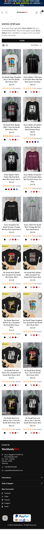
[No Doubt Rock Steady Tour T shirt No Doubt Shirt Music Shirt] (32, 355)
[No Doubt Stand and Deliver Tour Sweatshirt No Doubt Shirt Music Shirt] (11, 304)
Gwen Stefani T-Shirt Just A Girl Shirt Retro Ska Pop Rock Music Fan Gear (32, 79)
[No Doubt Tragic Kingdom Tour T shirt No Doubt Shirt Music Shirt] (11, 61)
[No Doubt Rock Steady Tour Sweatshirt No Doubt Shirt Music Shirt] (11, 257)
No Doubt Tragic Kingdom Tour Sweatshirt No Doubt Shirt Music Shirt (32, 322)
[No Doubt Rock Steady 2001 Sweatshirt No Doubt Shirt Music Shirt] (32, 257)
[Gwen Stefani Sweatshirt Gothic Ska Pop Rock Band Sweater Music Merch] (32, 109)
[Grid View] (3, 45)
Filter (22, 41)
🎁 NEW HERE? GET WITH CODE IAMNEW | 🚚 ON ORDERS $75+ (22, 3)
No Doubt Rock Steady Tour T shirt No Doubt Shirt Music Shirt (32, 372)
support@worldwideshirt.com (14, 470)
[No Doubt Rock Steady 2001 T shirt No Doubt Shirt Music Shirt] (11, 109)
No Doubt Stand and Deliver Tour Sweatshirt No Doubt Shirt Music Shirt (11, 324)
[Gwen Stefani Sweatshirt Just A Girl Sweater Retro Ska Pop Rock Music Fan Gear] (32, 159)
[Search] (6, 12)
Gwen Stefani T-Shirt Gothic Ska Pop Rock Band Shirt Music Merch (11, 177)
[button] (41, 12)
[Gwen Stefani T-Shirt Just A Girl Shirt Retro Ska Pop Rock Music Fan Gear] (32, 61)
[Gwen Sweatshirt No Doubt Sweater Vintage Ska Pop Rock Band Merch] (11, 209)
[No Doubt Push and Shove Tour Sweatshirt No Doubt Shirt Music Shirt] (11, 355)
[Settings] (36, 12)
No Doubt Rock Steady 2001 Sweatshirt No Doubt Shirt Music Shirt (32, 274)
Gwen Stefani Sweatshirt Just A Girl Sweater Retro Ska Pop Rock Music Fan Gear (33, 178)
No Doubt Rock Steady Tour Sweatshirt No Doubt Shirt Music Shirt (11, 274)
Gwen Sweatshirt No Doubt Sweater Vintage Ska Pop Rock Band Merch (11, 227)
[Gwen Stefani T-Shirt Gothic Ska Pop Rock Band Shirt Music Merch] (11, 159)
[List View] (6, 45)
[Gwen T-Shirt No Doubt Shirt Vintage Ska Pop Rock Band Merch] (32, 209)
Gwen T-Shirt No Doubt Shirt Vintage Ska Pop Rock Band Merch (32, 227)
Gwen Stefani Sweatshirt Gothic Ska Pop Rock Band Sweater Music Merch (33, 128)
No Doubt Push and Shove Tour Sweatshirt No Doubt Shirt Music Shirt (11, 372)
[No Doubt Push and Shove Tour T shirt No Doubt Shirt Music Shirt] (32, 402)
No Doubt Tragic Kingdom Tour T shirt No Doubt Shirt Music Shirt (11, 79)
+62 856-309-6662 (11, 467)
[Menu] (2, 12)
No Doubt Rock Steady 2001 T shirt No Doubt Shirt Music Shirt (11, 127)
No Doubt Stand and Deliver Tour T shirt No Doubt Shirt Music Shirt (11, 420)
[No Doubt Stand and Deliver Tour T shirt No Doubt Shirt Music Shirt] (11, 402)
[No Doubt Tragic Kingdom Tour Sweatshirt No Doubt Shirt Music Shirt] (32, 304)
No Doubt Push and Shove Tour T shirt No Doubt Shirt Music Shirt (32, 420)
